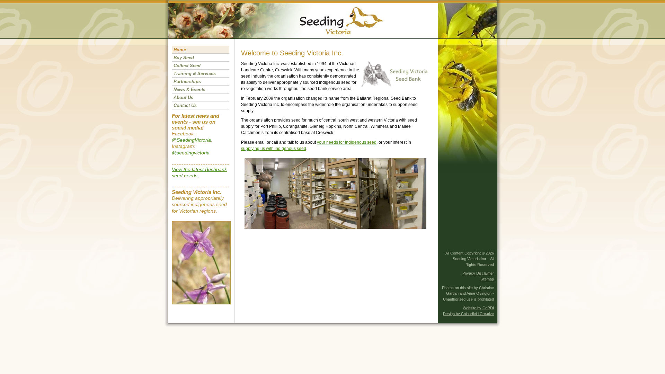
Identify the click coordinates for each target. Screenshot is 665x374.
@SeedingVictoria (191, 140)
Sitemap (487, 279)
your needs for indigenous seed (346, 142)
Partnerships (187, 81)
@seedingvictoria (191, 152)
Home (180, 49)
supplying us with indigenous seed (273, 148)
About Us (183, 97)
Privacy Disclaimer (478, 273)
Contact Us (185, 105)
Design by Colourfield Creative (468, 314)
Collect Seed (187, 65)
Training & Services (195, 73)
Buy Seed (184, 57)
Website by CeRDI (478, 308)
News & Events (189, 89)
